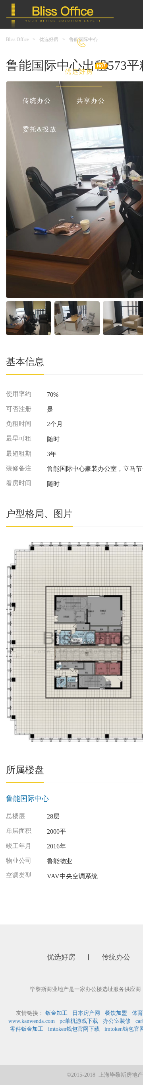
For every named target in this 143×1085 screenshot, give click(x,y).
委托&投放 (40, 129)
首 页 (31, 71)
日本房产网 (86, 1013)
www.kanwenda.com (31, 1021)
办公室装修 (117, 1021)
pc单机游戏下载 (79, 1021)
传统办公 (37, 100)
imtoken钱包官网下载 (74, 1029)
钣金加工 (56, 1013)
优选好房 (79, 71)
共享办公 (91, 100)
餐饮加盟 (116, 1013)
